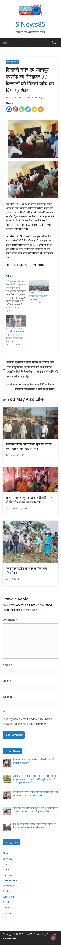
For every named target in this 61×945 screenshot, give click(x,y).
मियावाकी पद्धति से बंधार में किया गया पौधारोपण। (26, 570)
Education (8, 875)
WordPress (13, 938)
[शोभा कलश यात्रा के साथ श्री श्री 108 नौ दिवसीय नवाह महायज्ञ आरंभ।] (30, 469)
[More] (41, 109)
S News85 (30, 24)
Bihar (5, 853)
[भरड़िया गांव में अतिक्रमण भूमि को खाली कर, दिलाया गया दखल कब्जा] (30, 409)
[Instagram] (15, 109)
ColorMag (52, 934)
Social (6, 902)
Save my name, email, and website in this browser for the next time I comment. (27, 721)
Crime (6, 864)
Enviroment (12, 62)
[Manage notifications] (53, 937)
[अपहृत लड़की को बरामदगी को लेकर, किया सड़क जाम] (39, 285)
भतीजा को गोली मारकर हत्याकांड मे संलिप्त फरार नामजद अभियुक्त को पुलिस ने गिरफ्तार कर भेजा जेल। (16, 335)
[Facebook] (9, 109)
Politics (6, 891)
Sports (6, 907)
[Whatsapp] (22, 109)
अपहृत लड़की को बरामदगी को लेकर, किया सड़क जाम (38, 296)
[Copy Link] (34, 109)
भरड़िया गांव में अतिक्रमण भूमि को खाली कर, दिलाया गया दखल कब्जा (29, 446)
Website (8, 696)
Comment (10, 619)
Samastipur (8, 896)
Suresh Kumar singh (34, 97)
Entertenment (10, 880)
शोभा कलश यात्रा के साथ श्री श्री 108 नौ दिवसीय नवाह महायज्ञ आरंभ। (29, 499)
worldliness (8, 913)
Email (7, 681)
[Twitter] (28, 109)
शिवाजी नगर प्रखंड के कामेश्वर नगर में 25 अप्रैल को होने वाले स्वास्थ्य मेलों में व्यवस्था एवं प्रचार (30, 387)
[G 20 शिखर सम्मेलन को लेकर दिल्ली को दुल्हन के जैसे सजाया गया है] (17, 296)
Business (7, 858)
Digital (6, 869)
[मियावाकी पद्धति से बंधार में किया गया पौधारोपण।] (30, 523)
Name (7, 665)
